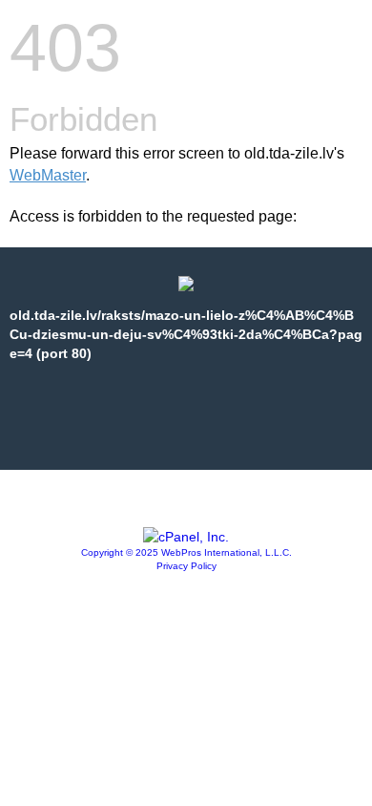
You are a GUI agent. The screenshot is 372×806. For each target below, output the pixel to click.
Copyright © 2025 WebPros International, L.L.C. (186, 552)
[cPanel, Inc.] (186, 536)
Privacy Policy (186, 566)
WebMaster (48, 175)
